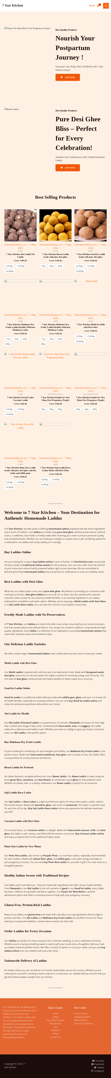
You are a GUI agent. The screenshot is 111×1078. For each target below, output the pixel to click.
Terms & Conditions (83, 1023)
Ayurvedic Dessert (56, 1020)
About (55, 1033)
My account (55, 1023)
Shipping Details (82, 1016)
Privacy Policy (81, 1013)
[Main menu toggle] (106, 6)
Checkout (55, 1030)
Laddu (55, 1016)
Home (55, 1013)
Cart (55, 1026)
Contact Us (55, 1037)
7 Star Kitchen (12, 5)
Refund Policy (81, 1020)
